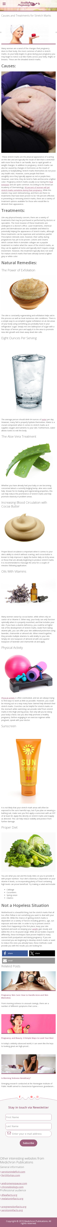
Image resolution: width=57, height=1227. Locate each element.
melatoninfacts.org (12, 1198)
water (44, 419)
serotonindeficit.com (13, 1171)
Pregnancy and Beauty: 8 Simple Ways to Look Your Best (27, 1038)
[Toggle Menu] (4, 4)
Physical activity (8, 698)
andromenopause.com (14, 1183)
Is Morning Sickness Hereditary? (16, 1078)
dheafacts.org (9, 1195)
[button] (15, 953)
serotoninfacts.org (12, 1210)
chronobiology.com (12, 1187)
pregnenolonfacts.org (13, 1206)
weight (35, 929)
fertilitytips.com (10, 1175)
